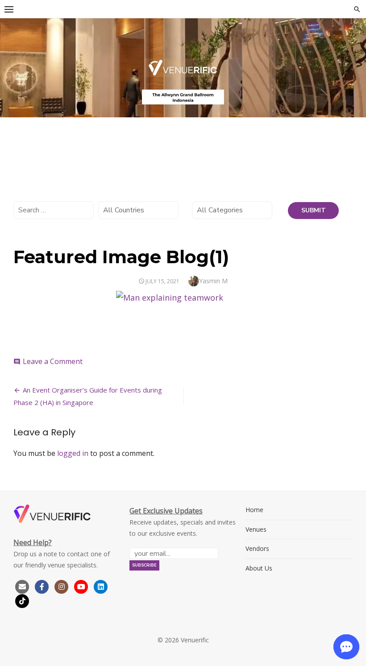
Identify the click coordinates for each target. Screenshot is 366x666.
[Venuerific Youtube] (82, 586)
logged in (72, 453)
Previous (11, 65)
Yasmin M (213, 281)
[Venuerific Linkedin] (101, 586)
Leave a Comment (53, 361)
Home (254, 509)
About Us (258, 568)
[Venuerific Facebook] (42, 586)
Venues (255, 529)
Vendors (257, 548)
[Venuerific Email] (22, 586)
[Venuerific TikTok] (22, 600)
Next (355, 65)
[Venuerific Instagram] (62, 586)
